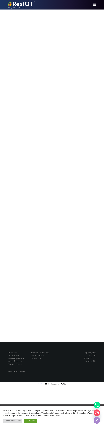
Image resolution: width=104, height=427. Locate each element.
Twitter (63, 384)
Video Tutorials (15, 361)
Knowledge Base (16, 358)
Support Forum (15, 364)
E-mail (47, 384)
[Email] (97, 412)
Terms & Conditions (40, 352)
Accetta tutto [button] (30, 421)
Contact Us (36, 358)
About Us (12, 352)
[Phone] (97, 405)
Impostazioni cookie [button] (13, 421)
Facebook (54, 384)
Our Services (14, 355)
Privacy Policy (37, 355)
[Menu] (93, 5)
